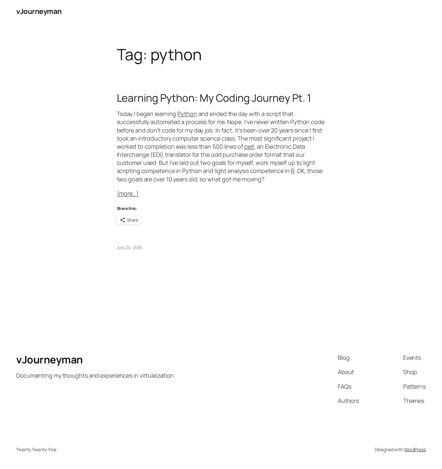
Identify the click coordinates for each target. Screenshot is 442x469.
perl (249, 146)
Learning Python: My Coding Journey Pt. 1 (214, 98)
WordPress (415, 449)
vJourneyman (39, 11)
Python (187, 114)
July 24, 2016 (129, 247)
